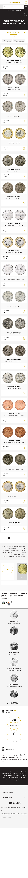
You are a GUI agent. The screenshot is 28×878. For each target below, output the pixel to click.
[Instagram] (17, 803)
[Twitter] (11, 803)
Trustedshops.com (18, 596)
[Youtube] (19, 803)
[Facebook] (8, 803)
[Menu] (11, 602)
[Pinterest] (14, 803)
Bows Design (9, 817)
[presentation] (3, 583)
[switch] (9, 605)
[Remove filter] (4, 41)
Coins (13, 10)
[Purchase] (23, 67)
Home (8, 10)
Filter (13, 36)
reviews (6, 598)
